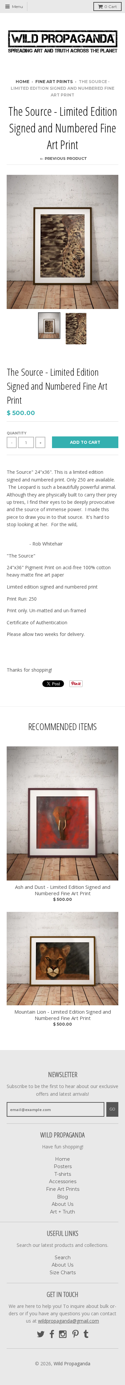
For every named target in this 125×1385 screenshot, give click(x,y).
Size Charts (63, 1273)
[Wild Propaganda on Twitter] (41, 1334)
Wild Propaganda (72, 1363)
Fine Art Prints (54, 81)
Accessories (62, 1181)
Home (22, 81)
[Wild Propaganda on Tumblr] (85, 1334)
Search (63, 1258)
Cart (110, 6)
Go (112, 1109)
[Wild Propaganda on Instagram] (63, 1334)
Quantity (16, 433)
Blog (62, 1197)
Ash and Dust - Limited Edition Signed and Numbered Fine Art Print (62, 890)
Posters (63, 1166)
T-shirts (62, 1174)
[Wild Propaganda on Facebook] (51, 1334)
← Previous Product (63, 158)
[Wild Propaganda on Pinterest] (75, 1334)
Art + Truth (62, 1212)
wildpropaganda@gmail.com (68, 1321)
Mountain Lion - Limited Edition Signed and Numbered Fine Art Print (62, 1015)
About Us (62, 1204)
